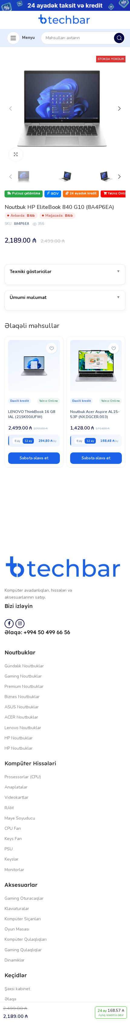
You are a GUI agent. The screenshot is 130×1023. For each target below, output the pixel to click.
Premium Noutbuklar (24, 686)
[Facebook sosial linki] (9, 623)
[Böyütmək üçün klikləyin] (16, 155)
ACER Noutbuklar (21, 717)
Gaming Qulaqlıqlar (23, 950)
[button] (34, 458)
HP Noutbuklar (19, 738)
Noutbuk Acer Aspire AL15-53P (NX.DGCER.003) (94, 414)
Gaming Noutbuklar (23, 676)
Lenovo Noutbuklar (23, 728)
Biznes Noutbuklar (22, 697)
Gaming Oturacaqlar (24, 898)
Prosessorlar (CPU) (23, 777)
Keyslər (11, 859)
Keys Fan (13, 839)
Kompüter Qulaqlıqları (26, 939)
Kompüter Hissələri (30, 763)
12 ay (28, 441)
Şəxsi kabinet (17, 989)
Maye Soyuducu (20, 818)
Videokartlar (16, 797)
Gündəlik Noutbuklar (24, 666)
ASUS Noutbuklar (22, 707)
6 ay (17, 441)
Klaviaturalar (17, 908)
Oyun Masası (17, 929)
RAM (9, 808)
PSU (9, 849)
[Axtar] (119, 38)
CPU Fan (13, 828)
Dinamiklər (14, 960)
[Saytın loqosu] (65, 19)
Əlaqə (10, 999)
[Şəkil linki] (65, 568)
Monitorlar (14, 870)
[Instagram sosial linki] (19, 623)
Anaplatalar (16, 787)
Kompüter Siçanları (23, 919)
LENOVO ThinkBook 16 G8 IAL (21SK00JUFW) (31, 414)
